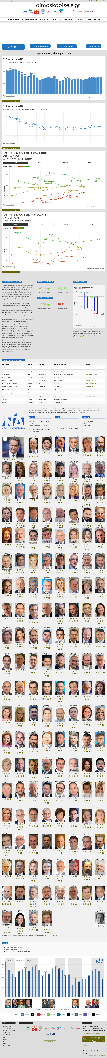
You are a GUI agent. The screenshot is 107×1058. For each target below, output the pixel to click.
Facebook (65, 424)
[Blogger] (71, 618)
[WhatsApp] (84, 505)
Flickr (73, 424)
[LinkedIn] (98, 0)
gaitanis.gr (89, 390)
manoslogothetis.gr (91, 396)
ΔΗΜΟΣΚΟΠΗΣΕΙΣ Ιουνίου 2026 (12, 282)
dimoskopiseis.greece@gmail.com (93, 1033)
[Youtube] (94, 0)
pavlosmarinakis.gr (91, 383)
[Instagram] (91, 0)
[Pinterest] (93, 0)
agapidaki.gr (89, 386)
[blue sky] (103, 0)
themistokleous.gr (91, 380)
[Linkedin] (12, 460)
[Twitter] (89, 0)
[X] (66, 428)
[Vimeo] (30, 456)
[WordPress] (31, 597)
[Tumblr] (100, 0)
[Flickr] (69, 424)
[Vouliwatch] (22, 460)
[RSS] (76, 570)
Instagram (62, 428)
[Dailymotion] (96, 0)
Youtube (76, 428)
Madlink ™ (103, 1055)
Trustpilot (84, 1045)
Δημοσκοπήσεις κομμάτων (26, 1022)
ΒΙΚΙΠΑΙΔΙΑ (82, 412)
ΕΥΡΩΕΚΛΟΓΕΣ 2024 (80, 282)
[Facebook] (87, 0)
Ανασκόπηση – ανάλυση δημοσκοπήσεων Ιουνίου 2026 (15, 355)
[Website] (101, 0)
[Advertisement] (53, 33)
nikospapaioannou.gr (91, 374)
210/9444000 (87, 425)
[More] (103, 1014)
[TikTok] (14, 460)
